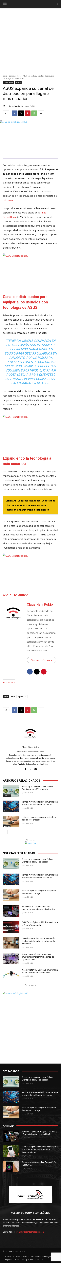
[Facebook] (14, 113)
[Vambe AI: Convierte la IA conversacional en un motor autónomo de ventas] (11, 806)
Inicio (5, 76)
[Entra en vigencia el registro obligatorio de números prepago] (11, 821)
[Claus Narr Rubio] (5, 106)
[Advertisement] (30, 39)
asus (13, 697)
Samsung (7, 796)
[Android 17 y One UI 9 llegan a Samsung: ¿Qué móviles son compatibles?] (11, 1136)
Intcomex (8, 200)
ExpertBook (22, 697)
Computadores (15, 76)
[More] (41, 113)
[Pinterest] (27, 113)
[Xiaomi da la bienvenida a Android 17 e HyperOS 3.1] (11, 1166)
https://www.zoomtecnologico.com (30, 751)
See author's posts (41, 660)
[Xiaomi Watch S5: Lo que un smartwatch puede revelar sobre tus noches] (11, 974)
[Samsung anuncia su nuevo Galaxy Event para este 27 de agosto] (11, 791)
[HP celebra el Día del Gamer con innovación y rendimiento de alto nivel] (11, 911)
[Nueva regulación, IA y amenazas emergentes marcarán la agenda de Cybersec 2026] (11, 958)
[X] (21, 113)
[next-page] (9, 832)
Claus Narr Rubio (16, 106)
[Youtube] (35, 768)
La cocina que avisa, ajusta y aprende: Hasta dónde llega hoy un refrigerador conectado (38, 941)
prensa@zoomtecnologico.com (30, 1231)
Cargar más (29, 985)
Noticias (18, 82)
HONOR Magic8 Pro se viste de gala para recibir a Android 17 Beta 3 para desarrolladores (40, 1149)
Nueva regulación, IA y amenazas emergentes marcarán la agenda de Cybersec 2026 (38, 957)
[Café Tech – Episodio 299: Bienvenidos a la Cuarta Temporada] (11, 927)
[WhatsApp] (34, 113)
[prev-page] (4, 832)
